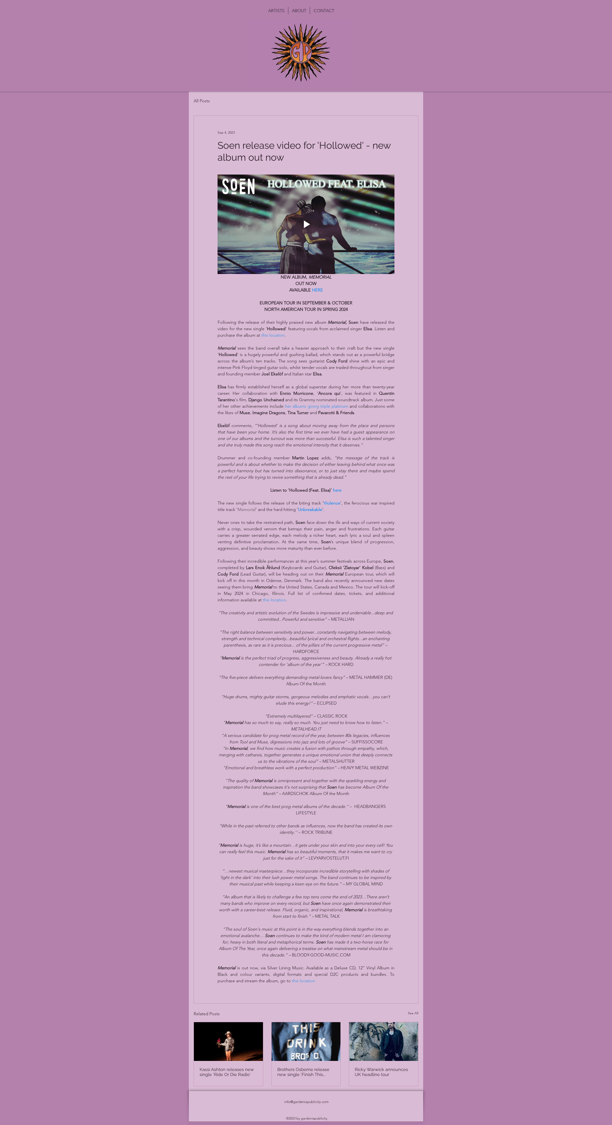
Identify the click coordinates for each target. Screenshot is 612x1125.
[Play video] (306, 224)
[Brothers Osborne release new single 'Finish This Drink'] (306, 1041)
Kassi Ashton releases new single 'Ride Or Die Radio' (227, 1072)
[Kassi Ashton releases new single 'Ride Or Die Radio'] (228, 1041)
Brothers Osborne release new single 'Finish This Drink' (303, 1072)
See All (413, 1013)
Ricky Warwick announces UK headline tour (381, 1072)
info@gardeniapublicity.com (306, 1101)
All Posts (202, 101)
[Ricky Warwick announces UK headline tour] (383, 1041)
